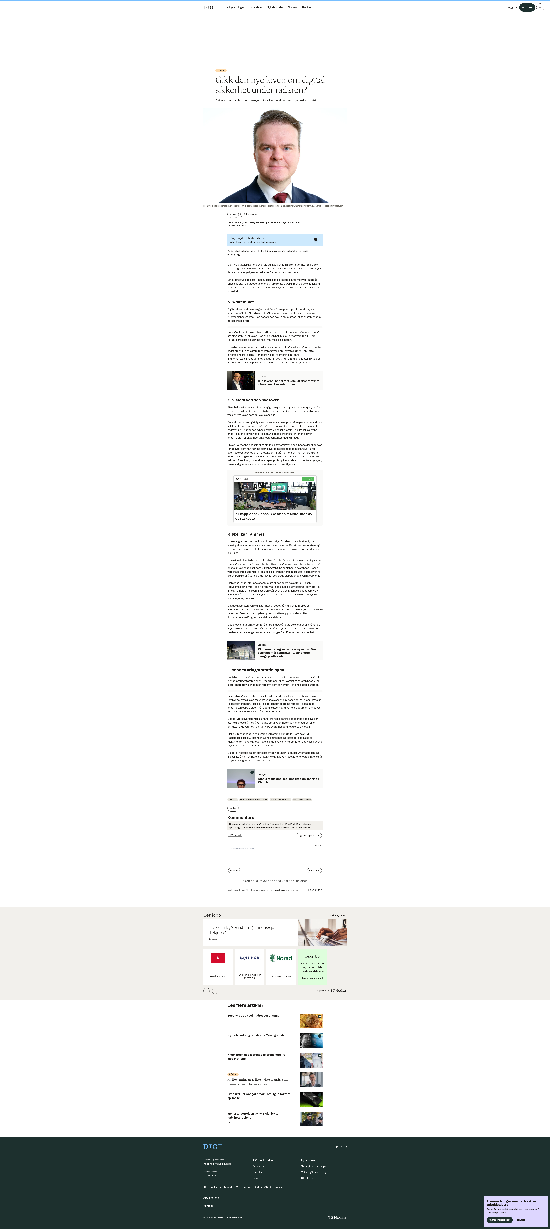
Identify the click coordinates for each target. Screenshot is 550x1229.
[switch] (317, 239)
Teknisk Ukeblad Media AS (229, 1218)
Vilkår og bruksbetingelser (316, 1172)
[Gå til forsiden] (209, 7)
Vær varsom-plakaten (249, 1187)
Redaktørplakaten (276, 1187)
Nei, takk (521, 1220)
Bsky (255, 1178)
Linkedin (257, 1172)
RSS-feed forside (262, 1160)
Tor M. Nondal (211, 1175)
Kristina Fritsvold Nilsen (217, 1163)
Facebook (258, 1166)
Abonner (527, 7)
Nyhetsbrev (308, 1160)
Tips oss (339, 1146)
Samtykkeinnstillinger (313, 1166)
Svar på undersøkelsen (499, 1220)
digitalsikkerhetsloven (253, 800)
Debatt (233, 800)
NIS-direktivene (302, 800)
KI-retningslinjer (310, 1178)
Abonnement (211, 1197)
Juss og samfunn (280, 800)
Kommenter (251, 214)
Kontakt (208, 1205)
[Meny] (540, 7)
